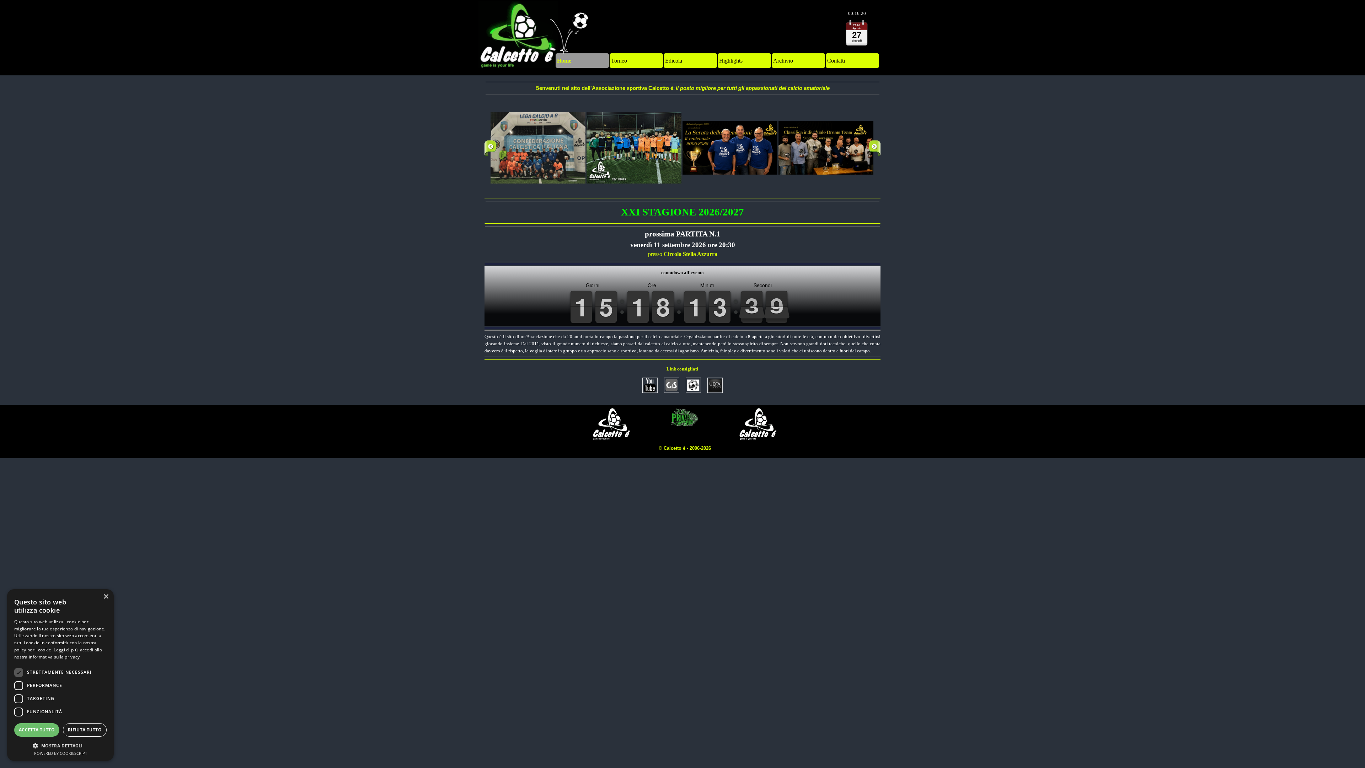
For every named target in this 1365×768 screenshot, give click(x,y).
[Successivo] (874, 148)
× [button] (105, 596)
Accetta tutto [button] (37, 730)
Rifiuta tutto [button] (85, 730)
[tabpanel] (682, 88)
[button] (538, 148)
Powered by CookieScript (60, 753)
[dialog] (60, 675)
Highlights (731, 61)
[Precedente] (490, 148)
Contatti (836, 61)
